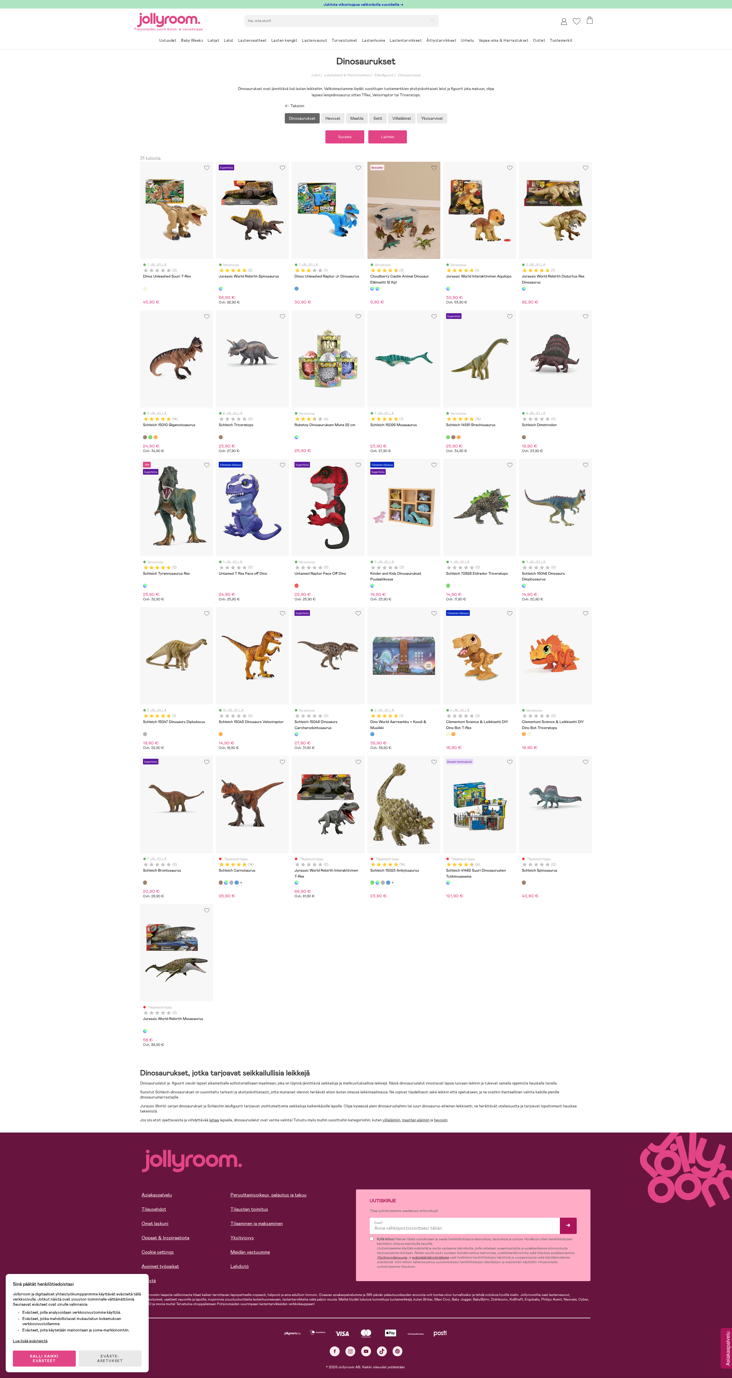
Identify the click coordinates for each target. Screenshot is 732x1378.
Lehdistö (239, 1266)
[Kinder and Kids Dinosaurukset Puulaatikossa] (372, 586)
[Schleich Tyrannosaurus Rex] (145, 586)
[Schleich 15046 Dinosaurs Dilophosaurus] (524, 586)
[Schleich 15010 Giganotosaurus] (145, 437)
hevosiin (440, 1120)
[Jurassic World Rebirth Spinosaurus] (221, 289)
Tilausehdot (154, 1209)
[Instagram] (350, 1351)
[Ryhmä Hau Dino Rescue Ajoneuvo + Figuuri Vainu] (236, 882)
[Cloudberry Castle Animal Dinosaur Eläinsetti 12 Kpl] (372, 289)
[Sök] (432, 20)
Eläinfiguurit (383, 75)
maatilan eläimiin (415, 1120)
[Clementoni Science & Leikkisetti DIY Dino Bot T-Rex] (448, 734)
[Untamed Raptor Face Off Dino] (297, 586)
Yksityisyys (242, 1238)
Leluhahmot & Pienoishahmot (347, 75)
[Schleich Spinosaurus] (524, 882)
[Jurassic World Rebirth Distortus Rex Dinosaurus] (524, 289)
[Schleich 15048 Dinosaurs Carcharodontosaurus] (297, 734)
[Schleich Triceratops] (221, 437)
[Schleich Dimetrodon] (524, 437)
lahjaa (214, 1120)
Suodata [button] (344, 137)
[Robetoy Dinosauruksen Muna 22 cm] (297, 437)
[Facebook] (335, 1351)
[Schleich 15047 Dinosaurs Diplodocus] (145, 734)
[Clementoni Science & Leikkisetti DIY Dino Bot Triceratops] (453, 734)
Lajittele (387, 137)
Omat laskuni (155, 1224)
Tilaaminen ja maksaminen (256, 1224)
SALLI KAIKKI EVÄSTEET (44, 1358)
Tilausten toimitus (249, 1209)
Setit (377, 118)
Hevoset (332, 118)
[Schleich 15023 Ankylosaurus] (372, 882)
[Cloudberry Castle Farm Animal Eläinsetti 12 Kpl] (377, 289)
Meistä (149, 1281)
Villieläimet (401, 118)
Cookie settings (158, 1252)
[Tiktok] (382, 1351)
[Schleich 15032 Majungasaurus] (156, 437)
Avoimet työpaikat (160, 1266)
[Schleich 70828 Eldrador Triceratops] (448, 586)
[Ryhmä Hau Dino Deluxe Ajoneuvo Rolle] (226, 882)
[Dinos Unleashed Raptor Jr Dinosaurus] (297, 289)
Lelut (315, 75)
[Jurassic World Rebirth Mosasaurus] (145, 1031)
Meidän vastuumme (250, 1252)
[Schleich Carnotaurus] (221, 882)
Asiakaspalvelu (157, 1195)
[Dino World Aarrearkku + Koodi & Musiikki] (372, 734)
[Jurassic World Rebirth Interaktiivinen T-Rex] (297, 882)
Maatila (356, 118)
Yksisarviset (432, 118)
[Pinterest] (398, 1351)
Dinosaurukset (409, 75)
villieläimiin (391, 1120)
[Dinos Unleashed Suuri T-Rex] (145, 289)
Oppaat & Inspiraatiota (165, 1238)
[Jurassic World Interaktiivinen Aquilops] (448, 289)
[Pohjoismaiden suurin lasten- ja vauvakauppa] (168, 19)
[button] (577, 21)
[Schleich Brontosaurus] (145, 882)
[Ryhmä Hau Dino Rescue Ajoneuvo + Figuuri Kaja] (231, 882)
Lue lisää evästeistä (30, 1340)
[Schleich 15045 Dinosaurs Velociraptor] (221, 734)
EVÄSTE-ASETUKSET (110, 1358)
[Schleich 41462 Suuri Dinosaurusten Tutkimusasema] (448, 882)
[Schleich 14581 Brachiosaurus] (150, 437)
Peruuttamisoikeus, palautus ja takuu (268, 1195)
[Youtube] (366, 1351)
